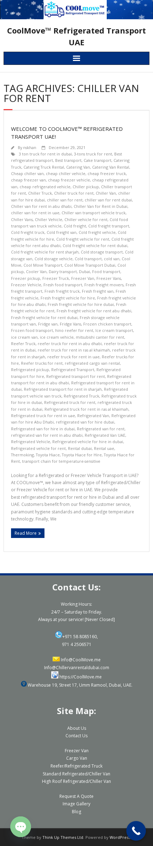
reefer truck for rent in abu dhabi (70, 343)
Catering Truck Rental (43, 167)
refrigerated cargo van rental (92, 363)
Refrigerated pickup (30, 369)
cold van (112, 258)
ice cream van (24, 337)
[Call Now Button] (136, 831)
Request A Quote (76, 796)
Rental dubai (80, 448)
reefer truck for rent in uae (73, 356)
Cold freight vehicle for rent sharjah (45, 252)
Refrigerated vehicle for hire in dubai (87, 441)
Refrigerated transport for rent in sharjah (63, 389)
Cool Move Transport (42, 265)
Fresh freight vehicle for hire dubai (81, 304)
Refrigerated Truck (81, 396)
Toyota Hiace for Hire (82, 454)
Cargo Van (76, 758)
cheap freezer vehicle (69, 180)
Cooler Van (36, 271)
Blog (76, 812)
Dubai (84, 271)
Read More (26, 533)
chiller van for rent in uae (35, 212)
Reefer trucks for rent (42, 363)
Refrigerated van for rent (101, 428)
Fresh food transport (62, 284)
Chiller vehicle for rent (85, 219)
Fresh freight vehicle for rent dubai (44, 317)
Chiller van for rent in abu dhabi (41, 206)
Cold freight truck (27, 232)
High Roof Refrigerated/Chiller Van (76, 781)
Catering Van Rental (110, 167)
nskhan (29, 147)
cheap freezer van (28, 180)
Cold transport (88, 258)
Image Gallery (76, 804)
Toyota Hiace (48, 454)
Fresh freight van (98, 291)
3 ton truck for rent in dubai (45, 154)
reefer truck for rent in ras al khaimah (74, 350)
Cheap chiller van (27, 173)
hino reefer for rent (74, 330)
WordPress (120, 837)
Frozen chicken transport (107, 324)
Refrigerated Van (93, 415)
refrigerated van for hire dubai (85, 422)
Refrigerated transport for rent (75, 376)
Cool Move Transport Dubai (89, 265)
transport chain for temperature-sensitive (61, 461)
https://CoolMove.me (80, 677)
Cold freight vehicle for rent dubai (95, 245)
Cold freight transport (108, 226)
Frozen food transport (32, 330)
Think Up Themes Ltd (62, 837)
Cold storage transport (102, 252)
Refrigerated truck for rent (69, 402)
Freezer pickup (25, 278)
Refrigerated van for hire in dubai (43, 428)
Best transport (68, 160)
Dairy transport (63, 271)
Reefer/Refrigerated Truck (76, 766)
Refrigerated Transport (72, 369)
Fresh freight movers (103, 284)
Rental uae (104, 448)
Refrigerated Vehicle (30, 441)
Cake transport (97, 160)
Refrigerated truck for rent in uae (43, 415)
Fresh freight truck (62, 291)
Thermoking (22, 454)
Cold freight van (61, 232)
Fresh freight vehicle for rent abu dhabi (94, 310)
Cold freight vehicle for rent (82, 239)
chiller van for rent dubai (108, 199)
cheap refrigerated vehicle (45, 186)
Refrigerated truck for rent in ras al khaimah (86, 409)
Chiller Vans (22, 219)
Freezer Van (82, 278)
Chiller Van (106, 193)
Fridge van (48, 324)
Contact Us (76, 736)
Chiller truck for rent (74, 193)
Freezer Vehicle (26, 284)
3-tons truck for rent (93, 154)
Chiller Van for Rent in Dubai (100, 206)
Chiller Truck (40, 193)
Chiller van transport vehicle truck (94, 212)
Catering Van (78, 167)
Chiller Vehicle (48, 219)
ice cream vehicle (57, 337)
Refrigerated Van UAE (105, 435)
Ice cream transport (114, 330)
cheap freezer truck (107, 173)
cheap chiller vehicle (65, 173)
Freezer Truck (55, 278)
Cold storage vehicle (54, 258)
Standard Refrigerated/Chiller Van (76, 774)
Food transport (106, 271)
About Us (76, 728)
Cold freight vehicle (97, 232)
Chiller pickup (86, 186)
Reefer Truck (23, 343)
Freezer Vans (108, 278)
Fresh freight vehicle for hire (68, 298)
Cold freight (75, 226)
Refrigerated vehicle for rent (38, 448)
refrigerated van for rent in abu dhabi (47, 435)
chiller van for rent (65, 199)
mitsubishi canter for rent (100, 337)
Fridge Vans (70, 324)
